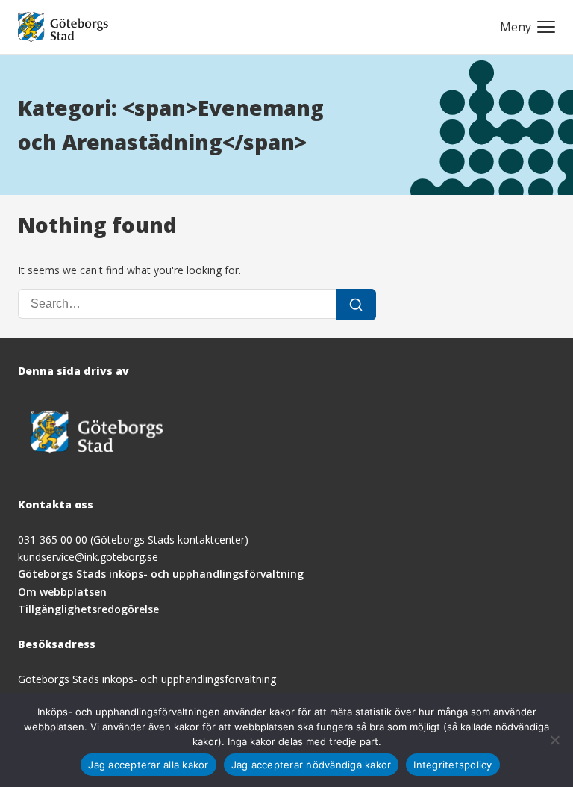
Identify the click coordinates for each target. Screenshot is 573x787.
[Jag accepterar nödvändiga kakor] (554, 739)
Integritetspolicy (452, 765)
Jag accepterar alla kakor (148, 765)
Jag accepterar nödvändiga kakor (311, 765)
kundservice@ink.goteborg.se (88, 557)
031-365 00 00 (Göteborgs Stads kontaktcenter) (133, 539)
